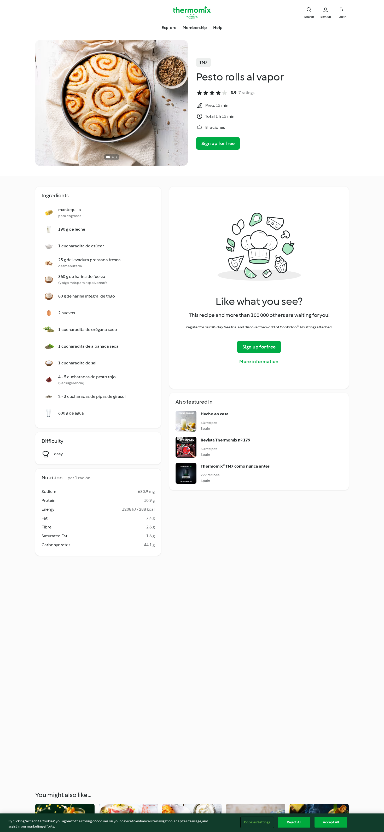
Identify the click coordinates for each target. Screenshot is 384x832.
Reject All (294, 822)
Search (309, 17)
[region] (192, 822)
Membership (195, 27)
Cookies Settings (257, 822)
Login (342, 17)
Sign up (326, 17)
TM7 (203, 62)
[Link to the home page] (192, 12)
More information (258, 361)
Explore (168, 27)
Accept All (331, 822)
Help (218, 27)
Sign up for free (218, 143)
